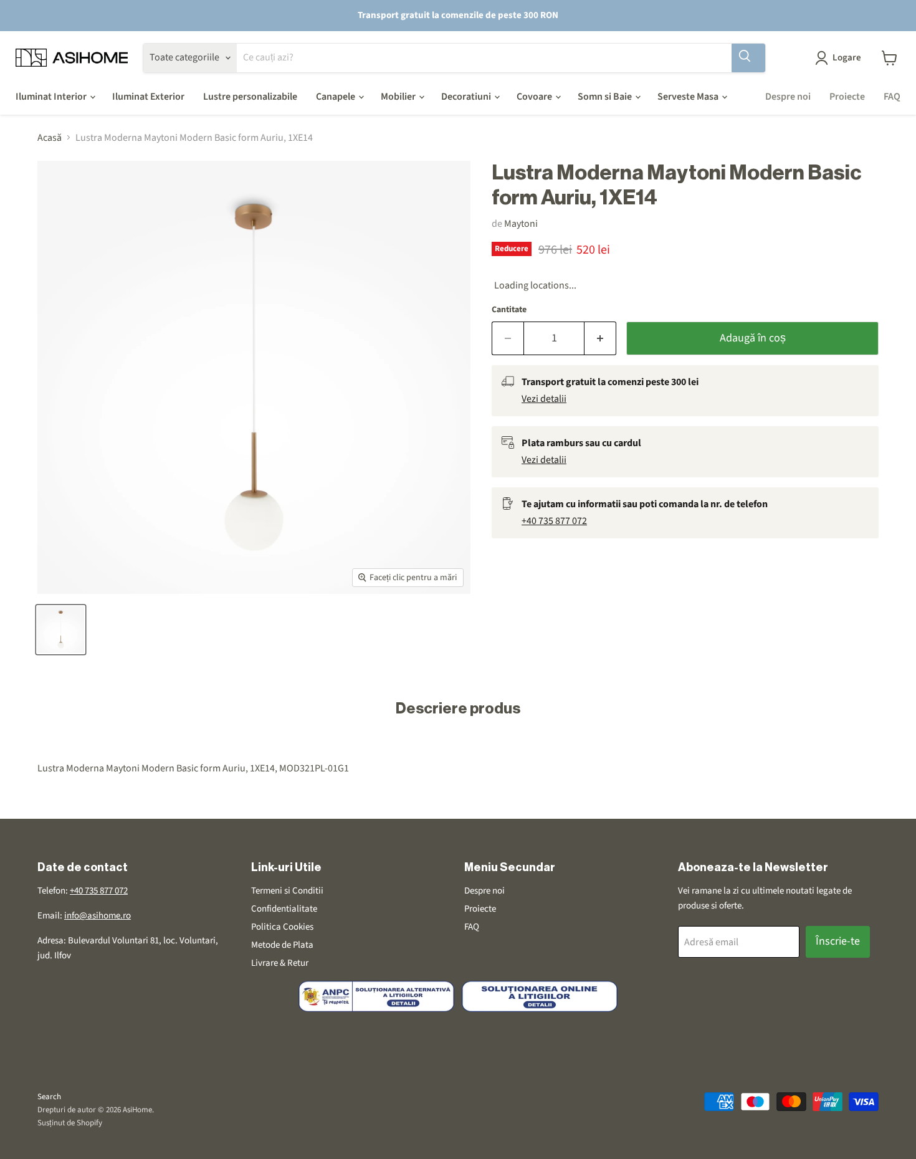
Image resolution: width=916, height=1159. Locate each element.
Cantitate (509, 310)
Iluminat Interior (52, 96)
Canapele (336, 96)
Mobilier (399, 96)
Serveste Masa (688, 96)
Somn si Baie (606, 96)
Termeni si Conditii (287, 890)
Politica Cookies (282, 926)
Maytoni (521, 224)
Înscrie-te (838, 941)
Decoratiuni (467, 96)
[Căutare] (748, 58)
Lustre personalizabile (250, 96)
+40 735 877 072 (554, 521)
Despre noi (788, 96)
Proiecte (847, 96)
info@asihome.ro (97, 915)
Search (49, 1096)
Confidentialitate (284, 908)
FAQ (892, 96)
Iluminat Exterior (148, 96)
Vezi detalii (544, 399)
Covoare (535, 96)
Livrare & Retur (279, 963)
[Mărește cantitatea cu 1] (600, 339)
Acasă (49, 137)
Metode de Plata (282, 945)
